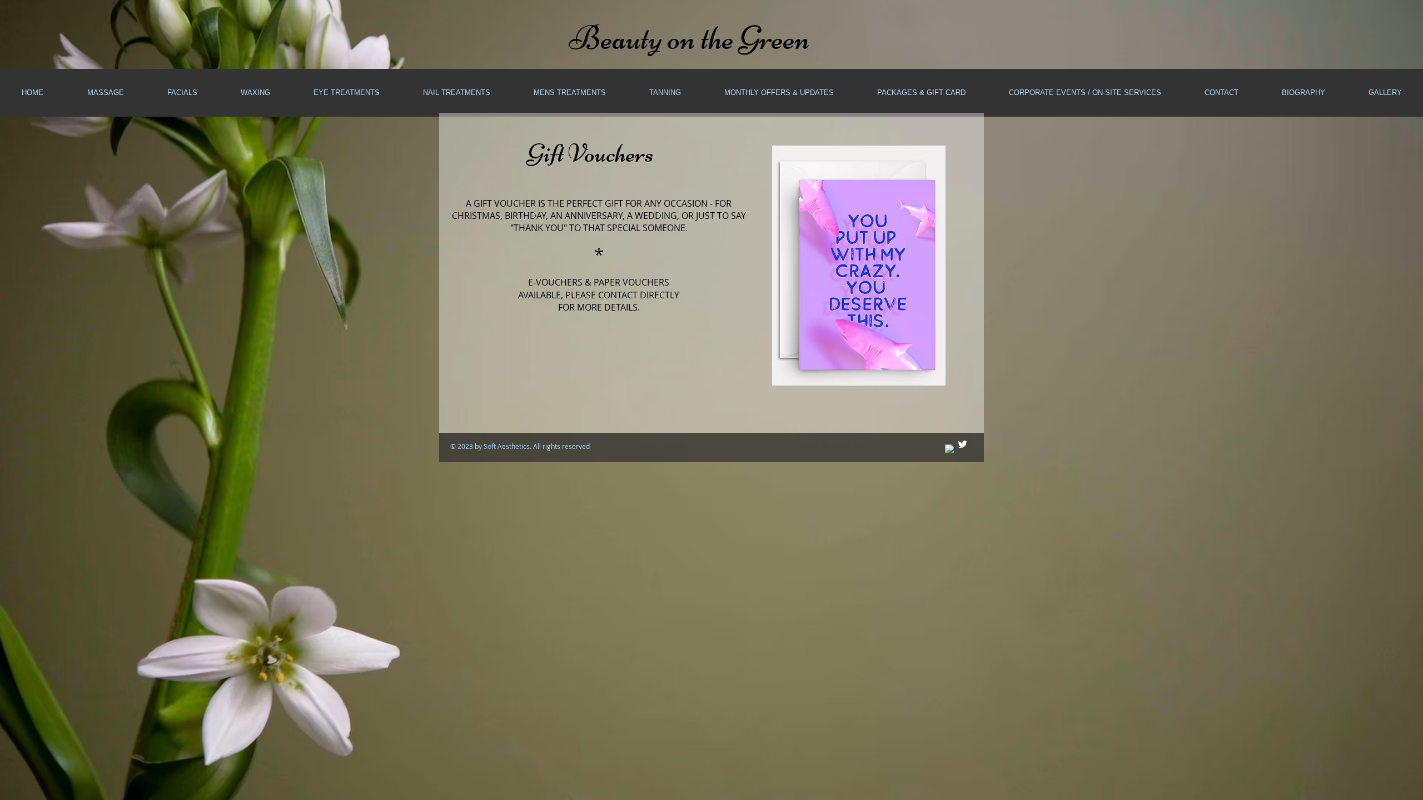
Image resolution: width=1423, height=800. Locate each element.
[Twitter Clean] (962, 444)
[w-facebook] (950, 449)
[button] (105, 93)
